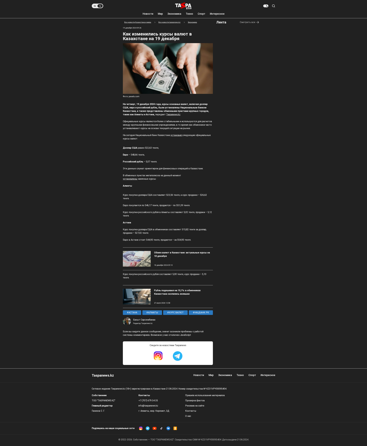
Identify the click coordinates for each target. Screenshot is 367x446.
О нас (188, 416)
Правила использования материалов (205, 395)
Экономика (174, 13)
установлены (130, 179)
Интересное (217, 13)
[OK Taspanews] (175, 428)
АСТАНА (132, 312)
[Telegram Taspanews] (177, 356)
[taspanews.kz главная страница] (183, 5)
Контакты (190, 410)
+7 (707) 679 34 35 (148, 400)
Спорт (201, 13)
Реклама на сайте (194, 405)
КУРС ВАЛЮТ (176, 312)
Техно (189, 13)
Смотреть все (247, 22)
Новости (148, 13)
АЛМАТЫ (152, 312)
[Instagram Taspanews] (158, 356)
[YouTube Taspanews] (154, 428)
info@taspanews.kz (148, 405)
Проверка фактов (195, 400)
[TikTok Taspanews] (161, 428)
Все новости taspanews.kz (169, 22)
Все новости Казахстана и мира (137, 22)
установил (176, 135)
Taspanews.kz (173, 114)
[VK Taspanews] (168, 428)
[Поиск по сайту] (273, 6)
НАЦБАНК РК (201, 312)
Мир (160, 13)
